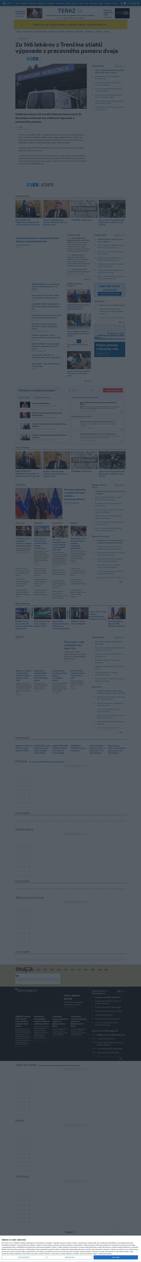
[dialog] (70, 1249)
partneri (10, 1243)
